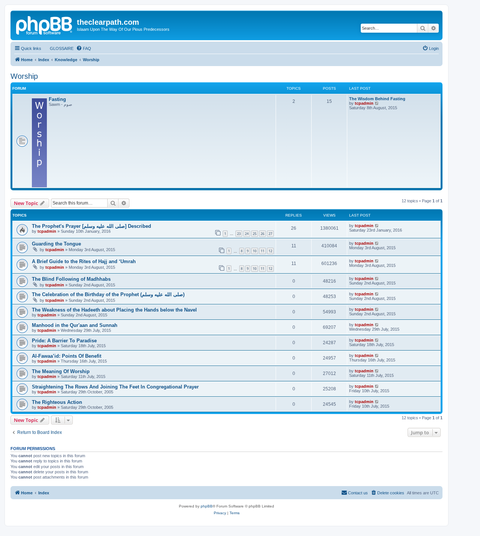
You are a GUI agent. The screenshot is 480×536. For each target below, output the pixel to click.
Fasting (57, 99)
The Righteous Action (57, 402)
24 (247, 233)
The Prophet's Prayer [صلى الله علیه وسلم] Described (91, 226)
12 (270, 250)
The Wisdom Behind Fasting (377, 98)
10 (254, 250)
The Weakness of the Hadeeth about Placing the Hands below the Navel (114, 310)
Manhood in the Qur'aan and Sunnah (74, 325)
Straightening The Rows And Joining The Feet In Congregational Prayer (115, 387)
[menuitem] (58, 48)
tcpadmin (364, 103)
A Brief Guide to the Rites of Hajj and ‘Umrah (84, 261)
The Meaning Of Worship (61, 371)
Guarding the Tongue (56, 244)
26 (262, 233)
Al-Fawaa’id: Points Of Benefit (66, 356)
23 (239, 233)
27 (270, 233)
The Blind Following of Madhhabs (71, 279)
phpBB (207, 506)
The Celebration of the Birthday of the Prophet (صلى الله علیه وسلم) (108, 294)
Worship (24, 76)
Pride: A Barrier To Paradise (64, 340)
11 (262, 250)
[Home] (44, 24)
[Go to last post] (377, 225)
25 (254, 233)
